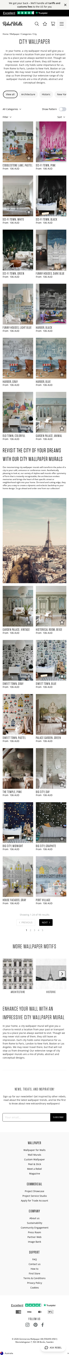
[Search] (37, 24)
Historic (46, 94)
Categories (26, 34)
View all (10, 94)
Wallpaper (15, 34)
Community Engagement (34, 1227)
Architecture (28, 94)
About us (34, 1218)
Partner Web (34, 1237)
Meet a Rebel (34, 1168)
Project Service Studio (34, 1195)
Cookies (34, 1287)
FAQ (34, 1259)
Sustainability (34, 1222)
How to (34, 1268)
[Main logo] (13, 24)
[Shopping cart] (53, 24)
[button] (45, 24)
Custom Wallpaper (34, 1159)
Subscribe (58, 1117)
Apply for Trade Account (34, 1200)
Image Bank (34, 1241)
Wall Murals (34, 1154)
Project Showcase (34, 1191)
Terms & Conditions (34, 1278)
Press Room (34, 1232)
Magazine (34, 1173)
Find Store (34, 1273)
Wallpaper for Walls (34, 1150)
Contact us (35, 1264)
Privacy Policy (34, 1282)
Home (5, 34)
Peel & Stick (34, 1164)
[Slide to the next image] (62, 974)
